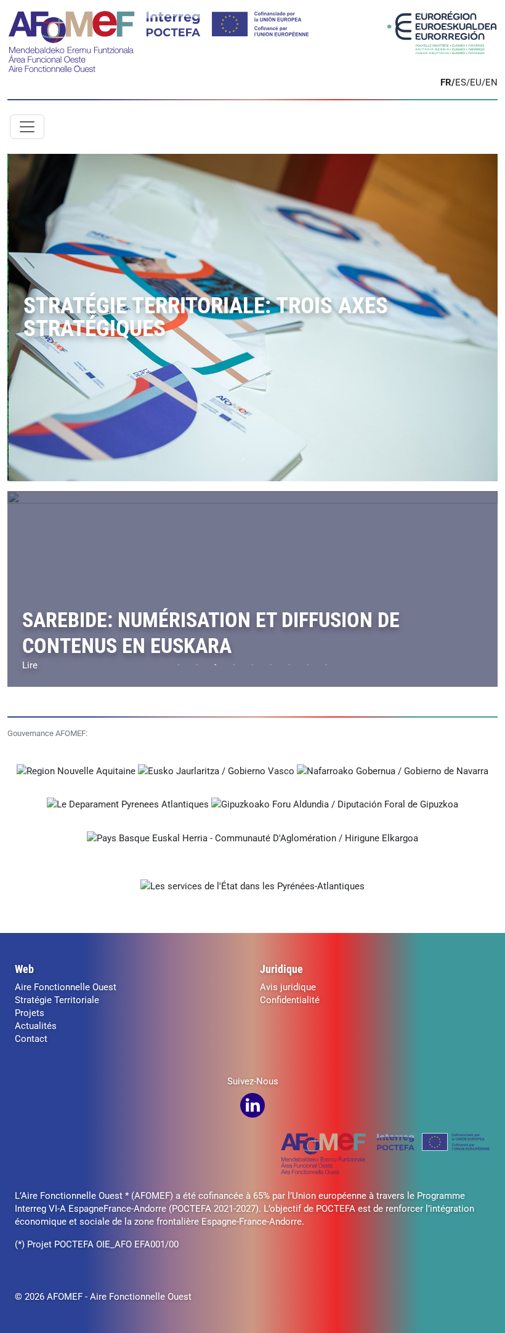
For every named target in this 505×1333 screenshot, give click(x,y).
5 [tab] (280, 460)
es (460, 82)
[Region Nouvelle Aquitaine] (77, 770)
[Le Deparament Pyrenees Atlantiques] (129, 804)
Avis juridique (288, 987)
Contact (31, 1038)
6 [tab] (299, 460)
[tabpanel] (252, 317)
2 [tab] (225, 460)
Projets (29, 1013)
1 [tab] (206, 460)
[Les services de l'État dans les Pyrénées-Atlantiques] (252, 886)
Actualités (36, 1025)
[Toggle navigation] (27, 126)
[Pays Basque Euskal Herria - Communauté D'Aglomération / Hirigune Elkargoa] (252, 837)
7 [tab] (289, 665)
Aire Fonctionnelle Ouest (65, 987)
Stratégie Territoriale (57, 1000)
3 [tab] (243, 460)
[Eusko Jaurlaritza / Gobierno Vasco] (217, 770)
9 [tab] (326, 665)
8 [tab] (308, 665)
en (491, 82)
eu (476, 82)
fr (445, 82)
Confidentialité (290, 1000)
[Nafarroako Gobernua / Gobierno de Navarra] (392, 770)
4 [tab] (262, 460)
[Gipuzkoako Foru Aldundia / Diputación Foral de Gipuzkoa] (334, 804)
